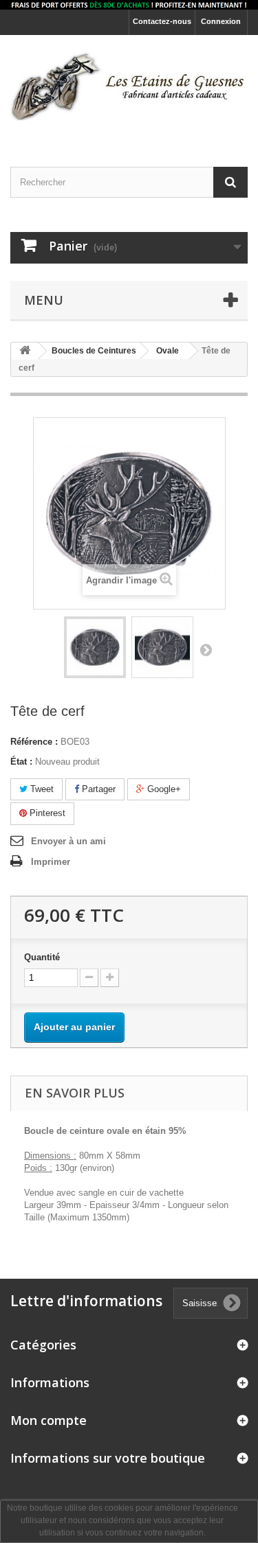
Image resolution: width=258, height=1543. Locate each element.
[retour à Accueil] (25, 351)
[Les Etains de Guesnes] (129, 88)
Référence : (34, 741)
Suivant (206, 649)
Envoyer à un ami (68, 841)
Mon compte (48, 1420)
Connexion (221, 21)
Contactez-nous (162, 21)
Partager (97, 789)
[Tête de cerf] (95, 647)
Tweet (41, 789)
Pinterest (46, 813)
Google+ (162, 789)
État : (21, 761)
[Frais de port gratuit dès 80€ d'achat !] (129, 5)
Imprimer (50, 862)
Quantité (42, 957)
